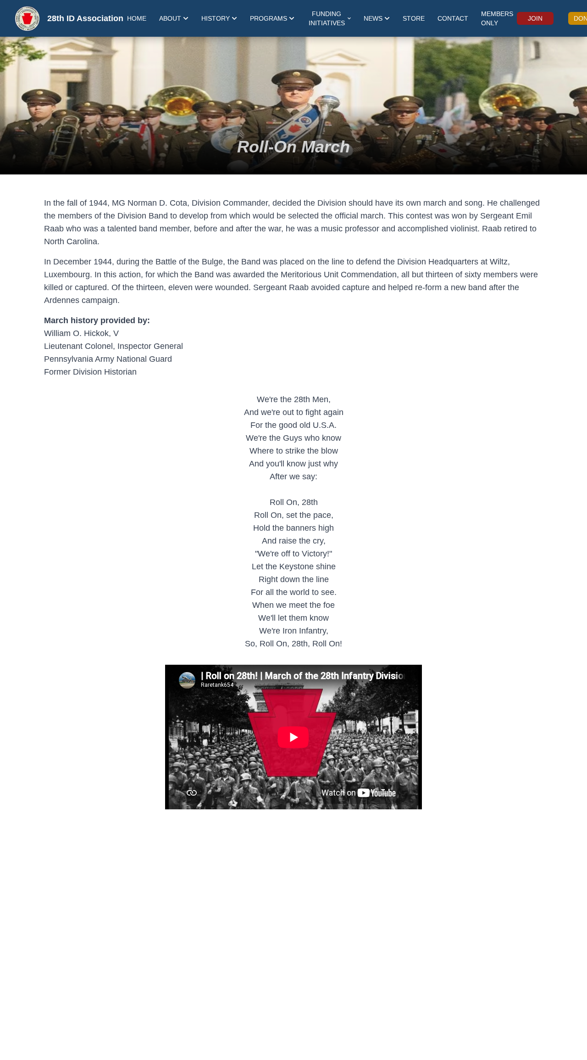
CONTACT (452, 18)
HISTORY (215, 18)
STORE (414, 18)
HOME (136, 18)
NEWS (373, 18)
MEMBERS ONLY (497, 18)
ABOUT (170, 18)
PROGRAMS (268, 18)
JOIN (535, 18)
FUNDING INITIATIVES (327, 18)
